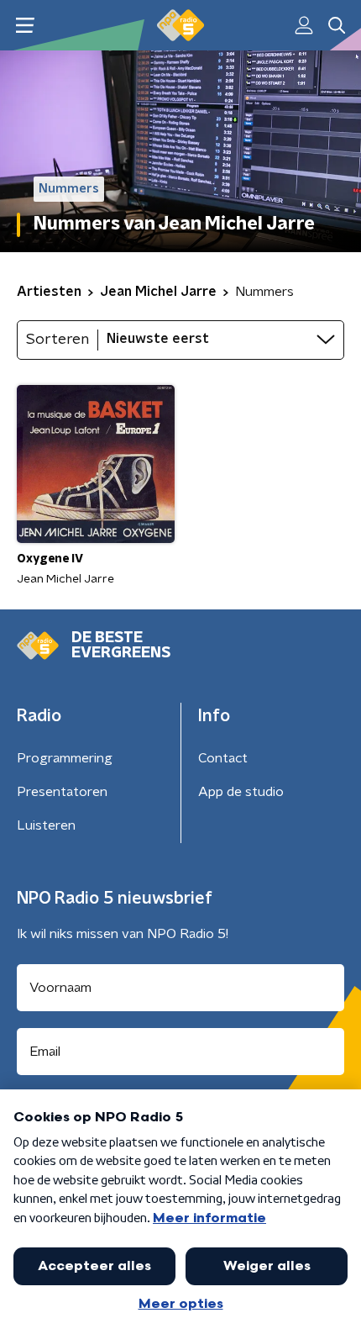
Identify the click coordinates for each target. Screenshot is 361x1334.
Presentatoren (62, 792)
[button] (24, 25)
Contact (223, 758)
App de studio (241, 792)
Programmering (64, 758)
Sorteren (57, 339)
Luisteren (46, 825)
